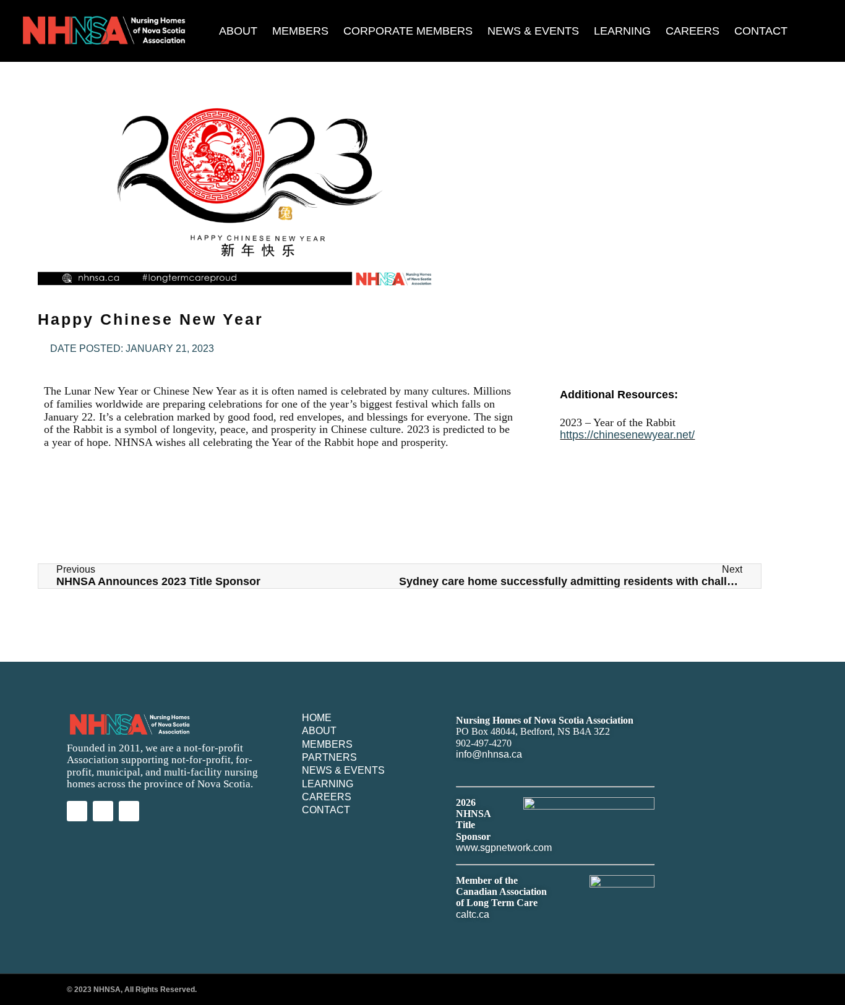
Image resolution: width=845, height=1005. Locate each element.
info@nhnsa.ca (489, 754)
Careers (692, 31)
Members (300, 31)
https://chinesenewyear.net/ (627, 435)
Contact (760, 31)
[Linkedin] (77, 811)
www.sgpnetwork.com (504, 847)
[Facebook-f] (129, 811)
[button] (832, 31)
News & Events (533, 31)
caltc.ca (472, 914)
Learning (622, 31)
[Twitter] (103, 811)
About (238, 31)
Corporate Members (408, 31)
